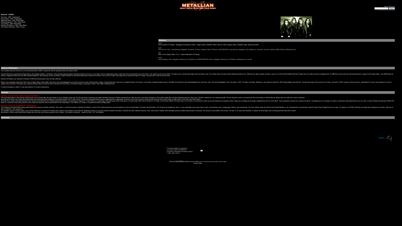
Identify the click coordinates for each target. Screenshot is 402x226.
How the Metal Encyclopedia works (386, 10)
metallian (180, 161)
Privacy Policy (197, 163)
